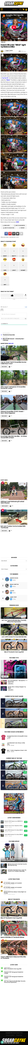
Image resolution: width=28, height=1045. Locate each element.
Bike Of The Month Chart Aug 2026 (14, 652)
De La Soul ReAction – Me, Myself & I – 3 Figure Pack (17, 681)
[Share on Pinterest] (10, 233)
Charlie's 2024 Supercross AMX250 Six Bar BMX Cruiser (13, 821)
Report (22, 227)
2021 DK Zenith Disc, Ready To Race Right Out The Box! (15, 892)
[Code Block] (13, 318)
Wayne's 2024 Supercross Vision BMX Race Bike (15, 726)
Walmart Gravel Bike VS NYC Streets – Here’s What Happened (12, 412)
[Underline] (5, 318)
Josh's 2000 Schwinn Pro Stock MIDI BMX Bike (13, 830)
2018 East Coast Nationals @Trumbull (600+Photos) (12, 502)
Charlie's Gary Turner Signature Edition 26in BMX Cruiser (13, 825)
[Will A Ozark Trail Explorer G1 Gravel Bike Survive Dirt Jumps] (14, 377)
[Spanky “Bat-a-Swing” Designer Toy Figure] (4, 688)
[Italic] (3, 318)
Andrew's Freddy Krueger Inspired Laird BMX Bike (16, 778)
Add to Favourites (20, 225)
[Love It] (2, 921)
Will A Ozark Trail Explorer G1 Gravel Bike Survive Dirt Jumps (13, 387)
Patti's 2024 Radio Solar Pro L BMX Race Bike (16, 788)
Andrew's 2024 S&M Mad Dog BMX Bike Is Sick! (15, 706)
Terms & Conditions (10, 1035)
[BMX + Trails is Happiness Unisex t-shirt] (3, 751)
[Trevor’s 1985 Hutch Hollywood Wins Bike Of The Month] (14, 947)
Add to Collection (9, 227)
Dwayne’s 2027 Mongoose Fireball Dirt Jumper (13, 972)
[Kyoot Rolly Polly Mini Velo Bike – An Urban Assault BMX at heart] (14, 427)
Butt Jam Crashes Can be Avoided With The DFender (13, 527)
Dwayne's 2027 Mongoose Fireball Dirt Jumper (14, 716)
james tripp (13, 597)
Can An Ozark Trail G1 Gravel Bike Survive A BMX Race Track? (13, 362)
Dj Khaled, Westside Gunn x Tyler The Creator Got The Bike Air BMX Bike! (17, 870)
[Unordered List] (10, 318)
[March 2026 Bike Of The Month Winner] (14, 928)
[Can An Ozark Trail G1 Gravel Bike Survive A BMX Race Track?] (14, 353)
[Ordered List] (8, 318)
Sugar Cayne (7, 967)
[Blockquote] (12, 318)
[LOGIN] (26, 9)
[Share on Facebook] (6, 233)
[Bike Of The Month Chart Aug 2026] (14, 644)
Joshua (12, 590)
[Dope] (5, 482)
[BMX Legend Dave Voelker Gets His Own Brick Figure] (14, 669)
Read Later (6, 225)
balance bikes (5, 237)
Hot (2, 510)
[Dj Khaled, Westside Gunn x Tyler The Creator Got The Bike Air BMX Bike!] (4, 871)
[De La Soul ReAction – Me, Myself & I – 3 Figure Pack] (4, 682)
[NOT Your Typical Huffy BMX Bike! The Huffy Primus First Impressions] (14, 613)
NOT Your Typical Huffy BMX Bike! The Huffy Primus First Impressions (14, 621)
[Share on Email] (17, 233)
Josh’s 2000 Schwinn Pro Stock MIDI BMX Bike (14, 637)
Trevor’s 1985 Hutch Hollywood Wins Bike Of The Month (13, 957)
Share (2, 55)
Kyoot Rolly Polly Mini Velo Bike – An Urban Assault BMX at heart (14, 437)
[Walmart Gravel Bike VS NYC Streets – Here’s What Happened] (14, 402)
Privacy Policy (19, 1035)
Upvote (12, 295)
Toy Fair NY (5, 78)
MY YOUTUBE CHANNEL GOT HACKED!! (13, 883)
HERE (17, 222)
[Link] (15, 318)
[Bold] (2, 318)
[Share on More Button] (21, 233)
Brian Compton (14, 584)
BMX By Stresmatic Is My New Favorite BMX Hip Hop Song (17, 864)
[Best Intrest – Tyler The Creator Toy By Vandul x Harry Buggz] (14, 852)
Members (15, 9)
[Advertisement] (14, 461)
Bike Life (10, 343)
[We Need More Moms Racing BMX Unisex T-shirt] (3, 737)
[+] (18, 318)
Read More (4, 366)
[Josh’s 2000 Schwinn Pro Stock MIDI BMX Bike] (14, 629)
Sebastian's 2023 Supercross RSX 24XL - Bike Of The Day (16, 768)
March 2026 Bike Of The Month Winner (12, 937)
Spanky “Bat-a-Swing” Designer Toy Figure (17, 687)
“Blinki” (8, 80)
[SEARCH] (20, 9)
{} (16, 318)
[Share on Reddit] (13, 233)
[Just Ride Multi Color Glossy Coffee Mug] (3, 744)
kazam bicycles (14, 237)
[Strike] (7, 318)
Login (26, 306)
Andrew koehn (14, 578)
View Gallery (5, 506)
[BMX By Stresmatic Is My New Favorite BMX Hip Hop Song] (4, 865)
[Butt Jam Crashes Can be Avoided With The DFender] (14, 517)
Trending (2, 482)
